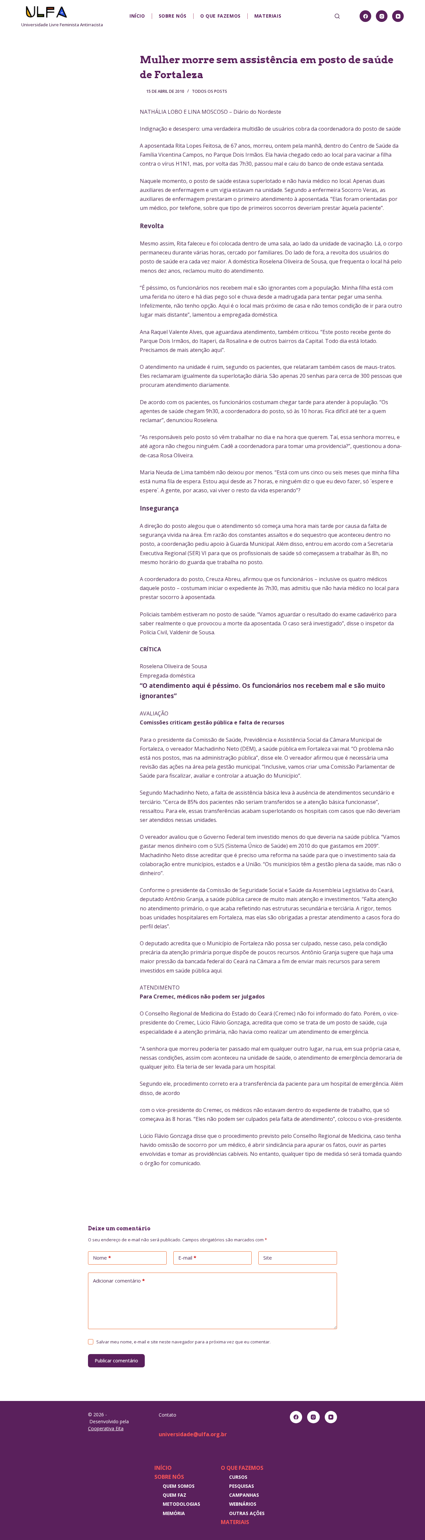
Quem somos (179, 1486)
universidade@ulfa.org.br (193, 1434)
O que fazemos (220, 16)
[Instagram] (381, 16)
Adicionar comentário (119, 1280)
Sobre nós (173, 16)
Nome (102, 1257)
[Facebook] (365, 16)
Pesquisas (241, 1486)
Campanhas (244, 1495)
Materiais (267, 16)
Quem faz (174, 1495)
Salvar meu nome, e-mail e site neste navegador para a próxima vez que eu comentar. (183, 1342)
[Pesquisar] (337, 16)
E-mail (187, 1257)
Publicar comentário (116, 1360)
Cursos (238, 1477)
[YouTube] (398, 16)
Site (267, 1257)
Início (137, 16)
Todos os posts (209, 91)
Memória (174, 1513)
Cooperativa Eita (106, 1428)
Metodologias (181, 1504)
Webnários (242, 1504)
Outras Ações (247, 1513)
